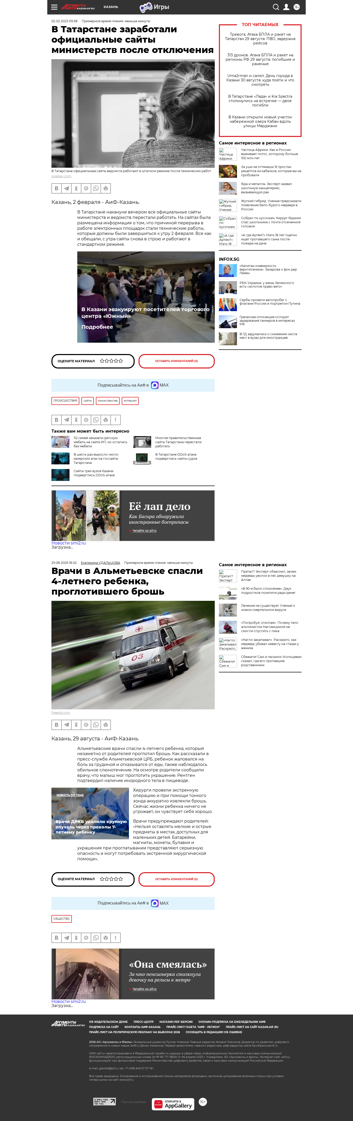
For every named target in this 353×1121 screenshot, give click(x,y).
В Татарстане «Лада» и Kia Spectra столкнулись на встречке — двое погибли (260, 101)
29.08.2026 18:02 (64, 563)
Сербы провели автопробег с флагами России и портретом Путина (270, 301)
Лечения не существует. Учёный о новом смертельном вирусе (268, 608)
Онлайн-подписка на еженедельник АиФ (232, 1022)
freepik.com (60, 713)
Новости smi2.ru (68, 543)
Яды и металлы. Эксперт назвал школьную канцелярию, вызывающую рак (266, 188)
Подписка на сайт (104, 1027)
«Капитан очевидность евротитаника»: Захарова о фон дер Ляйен (268, 269)
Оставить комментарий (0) (176, 361)
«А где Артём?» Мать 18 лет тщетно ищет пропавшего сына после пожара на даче (269, 239)
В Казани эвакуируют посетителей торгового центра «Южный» (145, 312)
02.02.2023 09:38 (64, 21)
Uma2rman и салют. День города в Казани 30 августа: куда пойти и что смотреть (260, 80)
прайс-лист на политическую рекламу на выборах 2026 (134, 1032)
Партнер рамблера (133, 1101)
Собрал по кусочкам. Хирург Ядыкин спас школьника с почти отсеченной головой (271, 222)
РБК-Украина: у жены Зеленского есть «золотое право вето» (267, 284)
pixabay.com (61, 176)
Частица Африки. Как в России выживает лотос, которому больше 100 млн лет (269, 154)
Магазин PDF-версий (176, 1022)
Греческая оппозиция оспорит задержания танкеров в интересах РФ (267, 320)
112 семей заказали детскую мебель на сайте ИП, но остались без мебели (100, 442)
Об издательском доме (108, 1022)
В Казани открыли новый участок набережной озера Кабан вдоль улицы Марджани (260, 121)
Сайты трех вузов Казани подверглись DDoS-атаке (94, 473)
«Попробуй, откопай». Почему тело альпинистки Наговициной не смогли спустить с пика (269, 627)
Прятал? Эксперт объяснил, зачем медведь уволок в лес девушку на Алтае (268, 576)
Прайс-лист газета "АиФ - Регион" (193, 1027)
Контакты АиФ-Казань (142, 1027)
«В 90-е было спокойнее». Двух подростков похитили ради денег (268, 591)
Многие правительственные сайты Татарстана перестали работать (178, 442)
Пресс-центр (144, 1022)
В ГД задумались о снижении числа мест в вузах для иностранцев (268, 336)
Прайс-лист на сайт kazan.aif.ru (252, 1027)
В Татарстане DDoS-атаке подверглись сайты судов (176, 456)
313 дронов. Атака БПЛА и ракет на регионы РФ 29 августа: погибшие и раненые (260, 59)
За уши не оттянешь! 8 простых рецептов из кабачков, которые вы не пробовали (271, 171)
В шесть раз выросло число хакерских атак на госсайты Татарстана (96, 458)
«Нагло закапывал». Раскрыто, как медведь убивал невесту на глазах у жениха (270, 644)
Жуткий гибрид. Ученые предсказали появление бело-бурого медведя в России (271, 205)
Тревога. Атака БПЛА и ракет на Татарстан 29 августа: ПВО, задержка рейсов (260, 38)
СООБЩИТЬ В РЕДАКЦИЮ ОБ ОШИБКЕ (214, 1032)
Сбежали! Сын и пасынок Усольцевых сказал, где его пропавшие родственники (271, 661)
